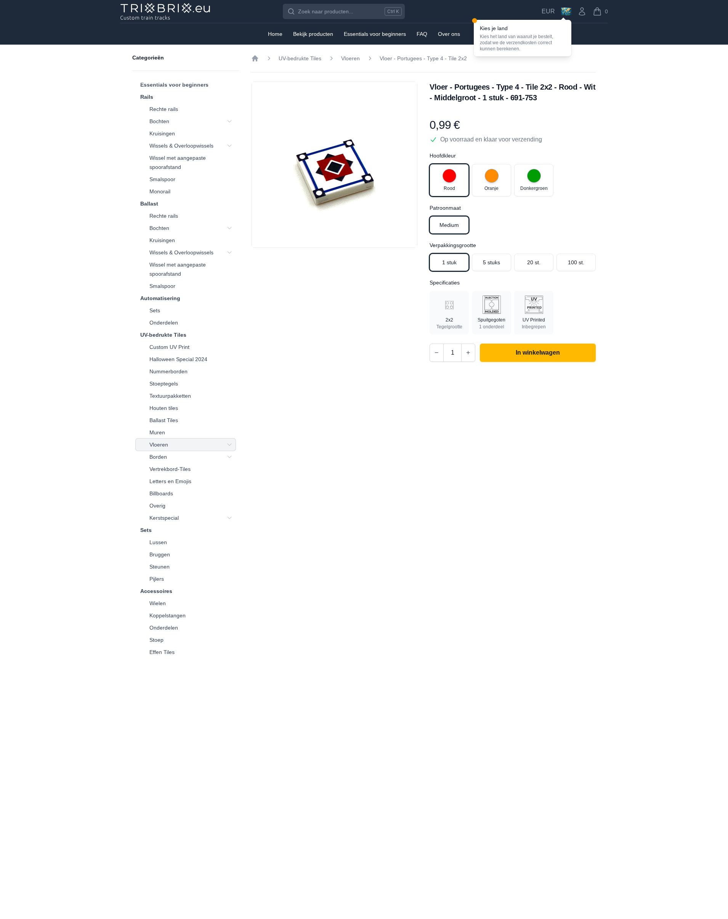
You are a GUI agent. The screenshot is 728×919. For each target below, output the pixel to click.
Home (275, 34)
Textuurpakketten (170, 396)
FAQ (422, 34)
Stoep (156, 640)
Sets (154, 310)
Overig (157, 506)
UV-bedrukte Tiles (163, 335)
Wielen (157, 603)
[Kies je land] (566, 11)
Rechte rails (163, 109)
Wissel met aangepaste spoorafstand (177, 162)
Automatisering (160, 298)
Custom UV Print (169, 347)
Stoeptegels (163, 384)
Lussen (158, 542)
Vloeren (158, 445)
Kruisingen (162, 133)
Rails (146, 97)
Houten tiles (163, 408)
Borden (158, 457)
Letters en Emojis (170, 481)
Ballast (149, 204)
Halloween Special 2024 (178, 359)
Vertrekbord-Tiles (170, 469)
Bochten (159, 121)
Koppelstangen (167, 615)
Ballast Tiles (163, 420)
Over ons (449, 34)
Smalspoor (162, 179)
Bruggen (159, 554)
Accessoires (156, 591)
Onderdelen (163, 323)
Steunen (159, 567)
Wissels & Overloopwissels (181, 146)
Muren (157, 432)
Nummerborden (168, 371)
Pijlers (156, 579)
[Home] (255, 58)
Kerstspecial (164, 518)
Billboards (161, 493)
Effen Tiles (162, 652)
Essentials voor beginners (174, 85)
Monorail (159, 191)
